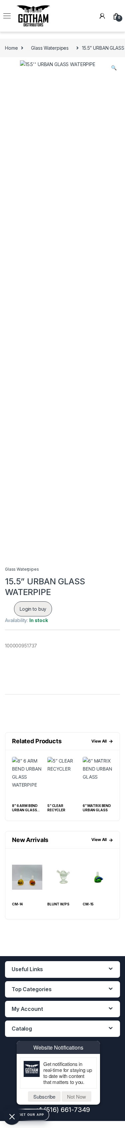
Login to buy (33, 609)
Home (11, 48)
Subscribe (44, 1096)
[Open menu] (7, 16)
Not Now (76, 1096)
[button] (114, 68)
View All (102, 741)
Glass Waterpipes (50, 48)
